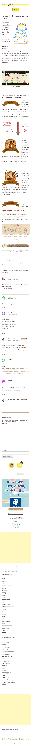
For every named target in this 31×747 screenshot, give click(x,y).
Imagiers (3, 666)
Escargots (4, 597)
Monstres (4, 609)
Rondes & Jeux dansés (7, 625)
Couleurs (4, 588)
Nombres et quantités (6, 679)
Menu (15, 9)
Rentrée (3, 623)
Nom (3, 439)
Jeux (3, 602)
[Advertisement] (15, 547)
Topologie (4, 632)
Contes (3, 587)
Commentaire (5, 423)
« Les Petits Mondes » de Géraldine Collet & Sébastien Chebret (8, 263)
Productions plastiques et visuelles (9, 682)
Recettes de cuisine (6, 621)
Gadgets (3, 665)
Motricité (3, 675)
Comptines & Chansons (7, 585)
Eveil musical (4, 661)
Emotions (4, 595)
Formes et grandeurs (6, 663)
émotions (8, 251)
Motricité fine (4, 677)
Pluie (3, 618)
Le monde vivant (5, 672)
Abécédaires (4, 640)
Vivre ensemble (18, 250)
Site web (4, 450)
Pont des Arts (5, 620)
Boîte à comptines (6, 653)
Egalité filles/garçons (6, 593)
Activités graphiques (6, 642)
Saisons (3, 626)
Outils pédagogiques (6, 680)
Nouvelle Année (5, 613)
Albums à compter (6, 647)
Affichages (4, 580)
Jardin (3, 600)
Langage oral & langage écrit (8, 606)
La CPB (3, 670)
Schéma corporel (5, 628)
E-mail (3, 445)
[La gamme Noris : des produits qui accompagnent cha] (15, 493)
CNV (20, 192)
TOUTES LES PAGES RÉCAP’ (7, 574)
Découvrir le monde (6, 656)
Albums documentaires (7, 651)
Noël (3, 611)
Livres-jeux (4, 673)
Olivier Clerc (12, 251)
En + (14, 250)
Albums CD (4, 649)
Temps (3, 630)
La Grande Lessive (6, 604)
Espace (3, 659)
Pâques (3, 616)
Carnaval (4, 581)
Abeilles (3, 578)
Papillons (4, 614)
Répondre (4, 291)
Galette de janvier (6, 599)
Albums (3, 646)
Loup (3, 607)
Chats (3, 583)
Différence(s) (4, 590)
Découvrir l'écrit (5, 654)
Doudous (4, 592)
